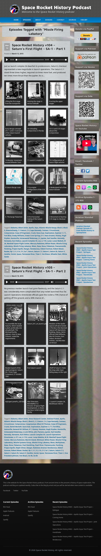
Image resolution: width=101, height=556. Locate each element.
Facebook (6, 490)
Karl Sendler (52, 238)
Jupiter (43, 238)
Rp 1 (12, 251)
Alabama (14, 228)
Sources (72, 20)
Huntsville (15, 238)
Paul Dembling (28, 445)
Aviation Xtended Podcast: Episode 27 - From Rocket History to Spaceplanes (85, 229)
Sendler (7, 254)
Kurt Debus (16, 241)
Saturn (30, 251)
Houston (42, 429)
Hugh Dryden (51, 429)
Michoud (40, 440)
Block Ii (31, 421)
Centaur (45, 230)
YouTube (25, 490)
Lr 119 (44, 241)
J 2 (39, 238)
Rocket (6, 251)
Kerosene (7, 241)
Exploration (49, 233)
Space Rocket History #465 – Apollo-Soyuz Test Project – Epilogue (85, 250)
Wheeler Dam (56, 254)
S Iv (18, 251)
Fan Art (84, 20)
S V (22, 251)
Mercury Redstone (37, 243)
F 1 (65, 233)
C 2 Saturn (22, 230)
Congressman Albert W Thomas (38, 424)
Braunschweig (11, 230)
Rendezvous (35, 249)
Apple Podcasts (8, 511)
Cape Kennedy (35, 230)
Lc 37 (16, 437)
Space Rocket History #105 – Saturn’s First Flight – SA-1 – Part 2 (39, 269)
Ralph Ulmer (21, 448)
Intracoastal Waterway (28, 238)
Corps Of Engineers (22, 233)
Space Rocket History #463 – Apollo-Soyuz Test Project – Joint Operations (86, 265)
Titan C (38, 254)
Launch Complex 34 (29, 241)
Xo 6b (35, 456)
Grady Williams (18, 235)
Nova (44, 246)
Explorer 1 (59, 233)
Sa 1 (25, 251)
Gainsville (8, 429)
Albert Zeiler (23, 228)
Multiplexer (60, 442)
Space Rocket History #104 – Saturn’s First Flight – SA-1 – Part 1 (38, 47)
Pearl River (39, 445)
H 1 (42, 235)
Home (16, 20)
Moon (34, 246)
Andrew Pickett (53, 419)
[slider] (30, 59)
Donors (48, 20)
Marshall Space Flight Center (18, 243)
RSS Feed (6, 507)
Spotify (5, 520)
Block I (60, 228)
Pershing (7, 249)
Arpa (36, 228)
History (58, 235)
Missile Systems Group (22, 442)
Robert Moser (58, 249)
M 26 (46, 437)
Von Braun (46, 254)
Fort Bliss (7, 235)
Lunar (49, 241)
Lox (39, 241)
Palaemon (50, 246)
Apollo (31, 228)
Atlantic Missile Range (48, 228)
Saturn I (46, 251)
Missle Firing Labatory (22, 246)
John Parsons (39, 432)
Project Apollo (17, 249)
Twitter (15, 490)
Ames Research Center (37, 419)
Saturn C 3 (38, 251)
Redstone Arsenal (40, 448)
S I (15, 251)
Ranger (26, 249)
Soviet (13, 254)
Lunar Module (57, 241)
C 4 (28, 230)
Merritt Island (30, 440)
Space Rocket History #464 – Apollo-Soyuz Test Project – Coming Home (85, 257)
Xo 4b (30, 456)
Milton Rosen (50, 243)
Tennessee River (28, 254)
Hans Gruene (50, 235)
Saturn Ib (53, 251)
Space (19, 254)
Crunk (33, 233)
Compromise (9, 233)
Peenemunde (60, 246)
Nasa (39, 246)
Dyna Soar (40, 233)
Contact (60, 20)
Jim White (29, 432)
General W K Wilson (20, 429)
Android (6, 515)
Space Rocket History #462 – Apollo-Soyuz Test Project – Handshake (85, 272)
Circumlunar (54, 230)
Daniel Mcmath (16, 427)
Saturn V (61, 251)
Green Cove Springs (33, 235)
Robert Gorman (46, 249)
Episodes (27, 20)
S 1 (34, 450)
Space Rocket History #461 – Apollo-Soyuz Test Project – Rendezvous (85, 280)
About (38, 20)
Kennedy (60, 238)
